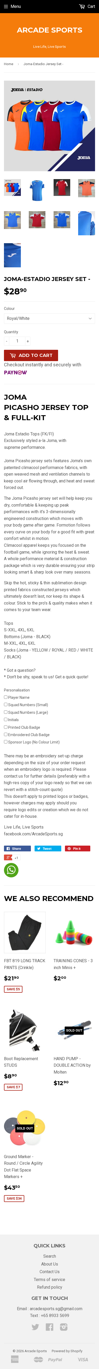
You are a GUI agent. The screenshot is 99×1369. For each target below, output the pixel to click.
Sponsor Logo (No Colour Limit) (33, 742)
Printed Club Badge (24, 727)
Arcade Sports (49, 29)
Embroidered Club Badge (28, 735)
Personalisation (17, 690)
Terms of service (49, 1279)
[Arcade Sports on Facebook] (50, 1328)
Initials (13, 720)
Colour (9, 308)
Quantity (11, 332)
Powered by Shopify (67, 1351)
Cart (91, 6)
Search (49, 1256)
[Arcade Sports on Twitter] (35, 1328)
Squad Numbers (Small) (28, 705)
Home (8, 64)
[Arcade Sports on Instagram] (64, 1328)
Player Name (18, 697)
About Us (49, 1264)
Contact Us (50, 1271)
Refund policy (49, 1287)
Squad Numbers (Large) (27, 712)
